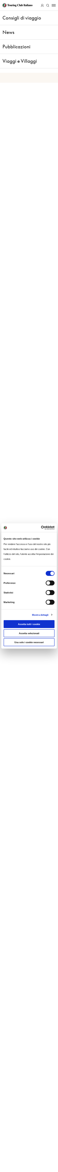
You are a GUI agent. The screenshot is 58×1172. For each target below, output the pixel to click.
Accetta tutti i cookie (29, 624)
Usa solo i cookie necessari (29, 642)
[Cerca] (47, 5)
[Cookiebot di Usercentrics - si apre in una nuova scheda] (41, 528)
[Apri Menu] (54, 5)
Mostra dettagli (40, 614)
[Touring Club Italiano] (17, 5)
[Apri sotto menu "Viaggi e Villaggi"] (54, 61)
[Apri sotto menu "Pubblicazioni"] (54, 46)
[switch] (50, 583)
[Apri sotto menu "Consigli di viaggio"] (54, 17)
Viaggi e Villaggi (19, 61)
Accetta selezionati (29, 633)
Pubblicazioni (16, 46)
